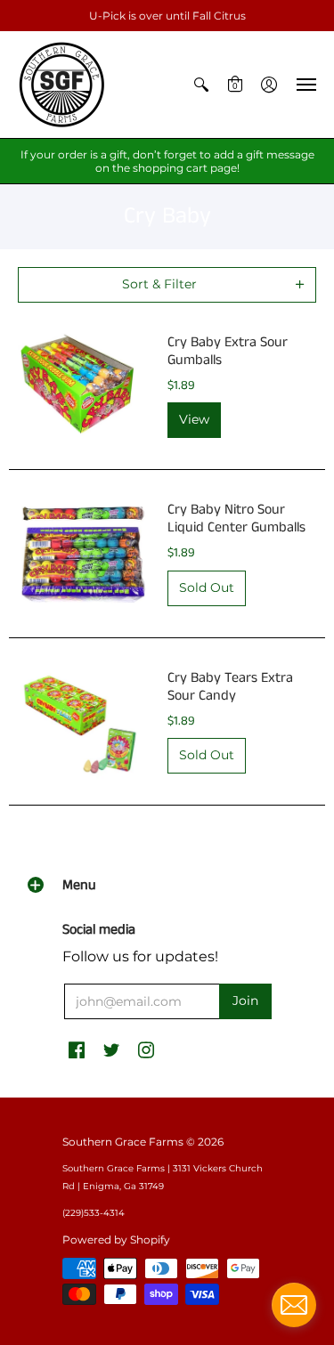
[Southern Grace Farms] (62, 84)
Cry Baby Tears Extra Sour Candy (230, 687)
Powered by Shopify (116, 1239)
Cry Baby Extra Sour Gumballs (227, 351)
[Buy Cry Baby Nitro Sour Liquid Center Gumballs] (84, 554)
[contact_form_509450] (294, 1305)
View (194, 419)
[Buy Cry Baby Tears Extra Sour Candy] (84, 722)
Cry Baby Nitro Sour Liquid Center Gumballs (236, 518)
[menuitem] (201, 84)
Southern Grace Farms (122, 1141)
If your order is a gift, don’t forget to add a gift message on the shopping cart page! (167, 161)
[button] (201, 84)
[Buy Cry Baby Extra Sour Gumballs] (84, 386)
